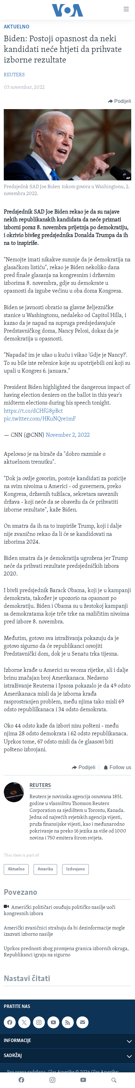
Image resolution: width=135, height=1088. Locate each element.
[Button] (120, 101)
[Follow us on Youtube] (53, 1022)
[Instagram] (52, 1080)
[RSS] (68, 1022)
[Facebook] (21, 1080)
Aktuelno (17, 27)
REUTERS (14, 75)
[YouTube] (83, 1080)
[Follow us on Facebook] (10, 1022)
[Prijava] (82, 1022)
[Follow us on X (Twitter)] (24, 1022)
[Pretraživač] (114, 1080)
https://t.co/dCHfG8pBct (33, 411)
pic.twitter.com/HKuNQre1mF (40, 419)
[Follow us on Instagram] (39, 1022)
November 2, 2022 (68, 435)
